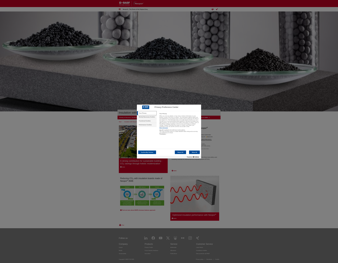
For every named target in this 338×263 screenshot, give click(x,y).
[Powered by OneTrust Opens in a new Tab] (193, 157)
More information (163, 128)
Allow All (194, 152)
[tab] (146, 113)
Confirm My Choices (147, 152)
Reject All (180, 152)
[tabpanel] (180, 125)
